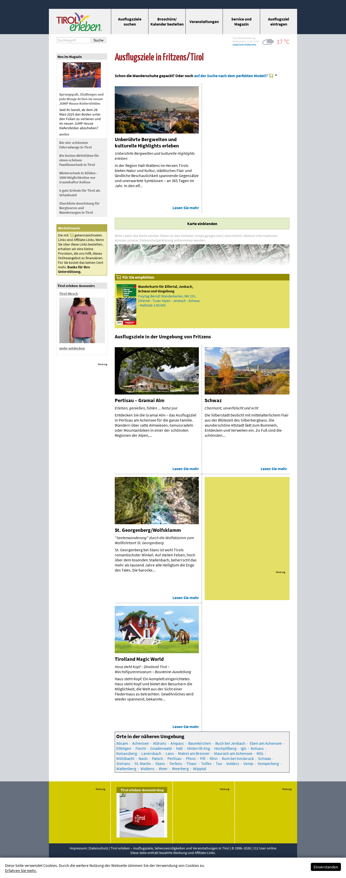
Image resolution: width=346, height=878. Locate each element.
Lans (170, 753)
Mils (260, 753)
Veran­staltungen (204, 21)
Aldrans (159, 743)
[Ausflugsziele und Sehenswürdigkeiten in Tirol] (79, 29)
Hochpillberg (225, 748)
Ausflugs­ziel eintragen (278, 21)
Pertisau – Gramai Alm (139, 400)
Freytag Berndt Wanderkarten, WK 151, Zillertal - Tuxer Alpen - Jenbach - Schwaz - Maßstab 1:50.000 (169, 301)
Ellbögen (123, 748)
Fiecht (141, 748)
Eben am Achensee (266, 743)
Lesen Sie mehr (185, 207)
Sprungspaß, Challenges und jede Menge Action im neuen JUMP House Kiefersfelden (81, 99)
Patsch (157, 758)
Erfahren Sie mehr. (21, 870)
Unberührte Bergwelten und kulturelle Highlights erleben (147, 142)
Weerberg (180, 768)
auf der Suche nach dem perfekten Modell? (231, 75)
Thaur (191, 763)
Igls (243, 748)
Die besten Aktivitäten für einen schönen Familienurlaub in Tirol (79, 160)
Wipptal (199, 768)
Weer (163, 768)
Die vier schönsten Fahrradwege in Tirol (75, 144)
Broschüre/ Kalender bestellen (167, 21)
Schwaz (213, 400)
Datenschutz (98, 848)
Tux (219, 763)
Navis (143, 758)
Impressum (78, 848)
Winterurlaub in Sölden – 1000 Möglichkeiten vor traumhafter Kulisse (78, 177)
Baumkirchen (199, 743)
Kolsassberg (126, 753)
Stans (160, 763)
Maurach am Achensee (233, 753)
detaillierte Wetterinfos (244, 44)
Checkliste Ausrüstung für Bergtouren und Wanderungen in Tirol (79, 208)
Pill (202, 758)
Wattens (148, 768)
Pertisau (174, 758)
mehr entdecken (72, 348)
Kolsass (257, 748)
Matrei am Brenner (194, 753)
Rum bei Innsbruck (238, 758)
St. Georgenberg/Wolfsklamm (148, 530)
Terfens (175, 763)
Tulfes (206, 763)
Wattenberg (126, 768)
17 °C (283, 41)
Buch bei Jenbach (230, 743)
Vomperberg (268, 763)
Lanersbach (151, 753)
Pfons (191, 758)
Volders (232, 763)
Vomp (248, 763)
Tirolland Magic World (139, 659)
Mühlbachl (125, 758)
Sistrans (123, 763)
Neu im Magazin (69, 56)
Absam (122, 743)
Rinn (214, 758)
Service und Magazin (241, 21)
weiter (64, 134)
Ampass (177, 743)
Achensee (140, 743)
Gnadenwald (161, 748)
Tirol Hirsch (68, 293)
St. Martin (142, 763)
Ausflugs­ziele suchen (129, 21)
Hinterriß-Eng (198, 748)
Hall (179, 748)
